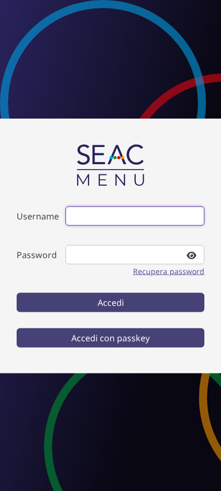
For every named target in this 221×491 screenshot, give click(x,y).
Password (37, 254)
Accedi (111, 302)
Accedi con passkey (110, 337)
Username (38, 216)
